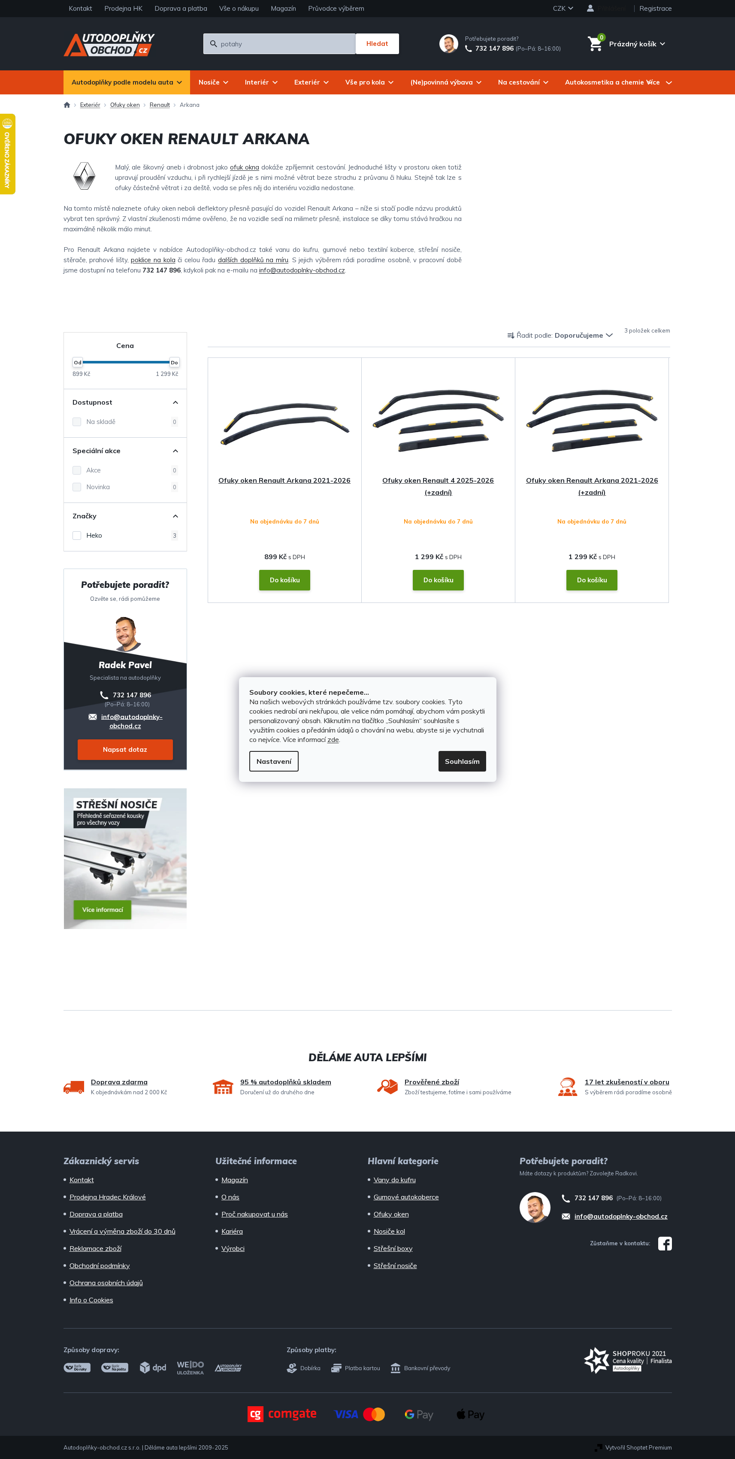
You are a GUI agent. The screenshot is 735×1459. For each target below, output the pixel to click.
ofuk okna (244, 167)
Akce (131, 470)
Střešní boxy (393, 1248)
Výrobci (233, 1248)
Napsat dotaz (125, 749)
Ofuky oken (391, 1214)
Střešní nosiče (395, 1265)
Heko (131, 535)
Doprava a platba (180, 8)
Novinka (131, 487)
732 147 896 (494, 48)
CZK (560, 8)
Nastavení (274, 761)
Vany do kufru (395, 1179)
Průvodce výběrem (336, 8)
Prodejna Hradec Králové (108, 1197)
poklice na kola (153, 260)
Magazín (283, 8)
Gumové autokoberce (406, 1197)
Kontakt (80, 8)
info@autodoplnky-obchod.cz (302, 270)
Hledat (377, 43)
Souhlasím (462, 761)
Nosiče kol (389, 1231)
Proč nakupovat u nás (254, 1214)
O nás (230, 1197)
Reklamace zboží (95, 1248)
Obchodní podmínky (100, 1265)
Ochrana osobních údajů (106, 1282)
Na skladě (131, 422)
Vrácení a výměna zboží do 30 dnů (122, 1231)
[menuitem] (127, 82)
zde (333, 739)
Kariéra (232, 1231)
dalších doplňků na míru (253, 260)
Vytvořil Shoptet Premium (638, 1447)
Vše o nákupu (239, 8)
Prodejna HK (123, 8)
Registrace (655, 8)
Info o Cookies (91, 1300)
